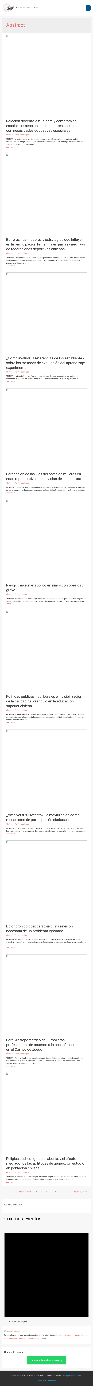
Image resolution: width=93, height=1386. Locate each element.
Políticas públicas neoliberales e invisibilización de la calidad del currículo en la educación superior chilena (44, 701)
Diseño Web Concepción (46, 1381)
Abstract (9, 135)
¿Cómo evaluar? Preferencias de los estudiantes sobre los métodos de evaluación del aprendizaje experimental (45, 363)
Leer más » (10, 147)
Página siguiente (82, 1191)
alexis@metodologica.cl (72, 1376)
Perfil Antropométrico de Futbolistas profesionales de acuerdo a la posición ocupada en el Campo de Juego (45, 1045)
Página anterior (23, 1191)
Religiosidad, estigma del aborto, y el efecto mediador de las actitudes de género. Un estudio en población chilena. (45, 1163)
